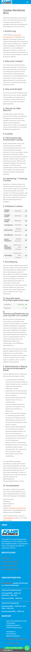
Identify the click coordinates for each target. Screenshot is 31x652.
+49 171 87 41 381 (12, 643)
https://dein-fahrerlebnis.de (17, 508)
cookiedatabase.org (9, 518)
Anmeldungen (7, 583)
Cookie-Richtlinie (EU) (10, 569)
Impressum (6, 558)
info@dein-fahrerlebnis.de (16, 639)
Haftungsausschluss (9, 566)
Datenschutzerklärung (10, 562)
